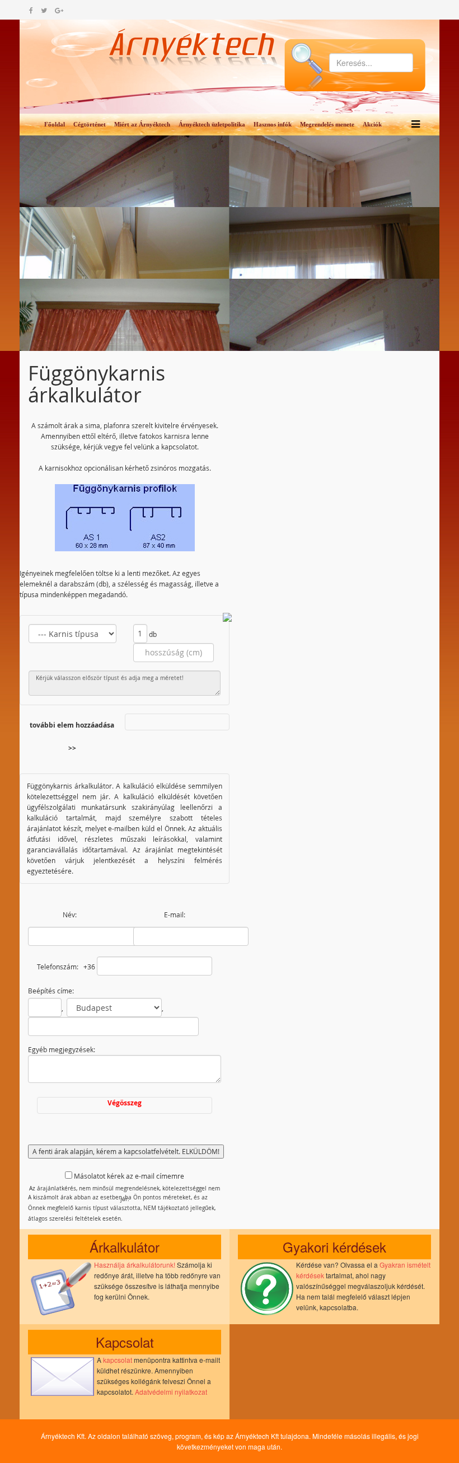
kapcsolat (117, 1359)
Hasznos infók (273, 124)
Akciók (372, 124)
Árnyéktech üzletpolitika (212, 124)
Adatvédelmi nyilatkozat (171, 1391)
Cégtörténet (89, 124)
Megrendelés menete (327, 124)
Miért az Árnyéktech (142, 124)
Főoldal (54, 124)
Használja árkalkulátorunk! (134, 1264)
